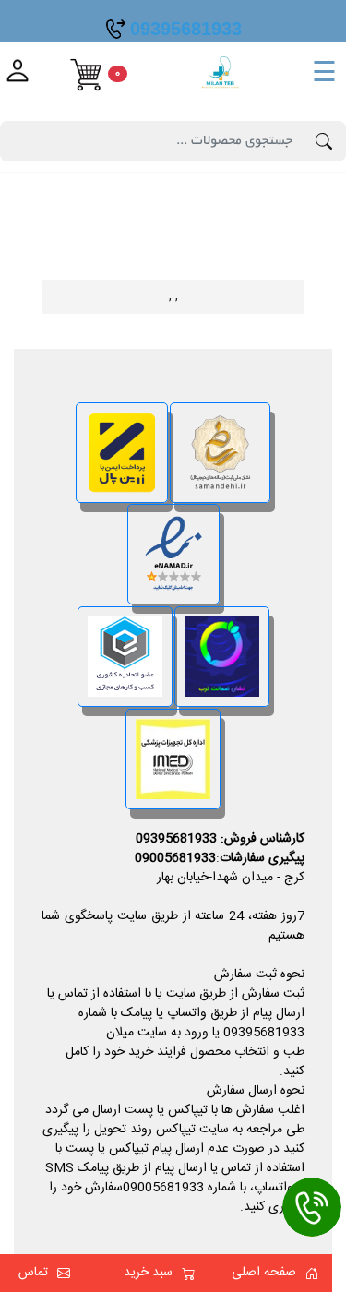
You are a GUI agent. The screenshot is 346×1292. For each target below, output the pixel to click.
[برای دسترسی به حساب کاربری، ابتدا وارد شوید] (17, 75)
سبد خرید (148, 1273)
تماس (33, 1273)
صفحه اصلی (264, 1273)
